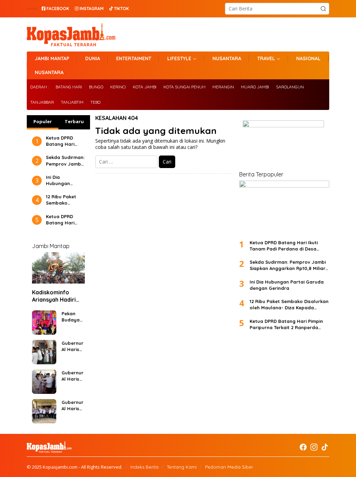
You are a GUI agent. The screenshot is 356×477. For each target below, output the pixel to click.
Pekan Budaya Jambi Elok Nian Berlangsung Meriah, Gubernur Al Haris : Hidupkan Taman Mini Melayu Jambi (72, 317)
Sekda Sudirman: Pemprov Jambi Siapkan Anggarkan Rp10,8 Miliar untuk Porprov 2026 (65, 160)
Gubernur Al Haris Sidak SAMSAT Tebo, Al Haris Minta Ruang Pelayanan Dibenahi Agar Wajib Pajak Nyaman (72, 405)
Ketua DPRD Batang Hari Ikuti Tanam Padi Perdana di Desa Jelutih (65, 141)
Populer (42, 121)
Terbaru (74, 121)
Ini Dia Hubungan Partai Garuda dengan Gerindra (62, 180)
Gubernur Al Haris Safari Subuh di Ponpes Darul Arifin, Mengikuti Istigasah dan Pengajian (73, 346)
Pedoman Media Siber (229, 467)
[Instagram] (313, 447)
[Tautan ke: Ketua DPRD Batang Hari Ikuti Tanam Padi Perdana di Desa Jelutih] (284, 207)
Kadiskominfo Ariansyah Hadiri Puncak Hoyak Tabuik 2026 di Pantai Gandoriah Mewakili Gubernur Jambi (57, 296)
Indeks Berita (144, 467)
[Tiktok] (324, 447)
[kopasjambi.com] (71, 34)
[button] (323, 9)
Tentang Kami (182, 467)
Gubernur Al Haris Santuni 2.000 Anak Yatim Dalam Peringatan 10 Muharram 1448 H (73, 376)
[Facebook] (303, 447)
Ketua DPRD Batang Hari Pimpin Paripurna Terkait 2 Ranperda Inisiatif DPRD (61, 220)
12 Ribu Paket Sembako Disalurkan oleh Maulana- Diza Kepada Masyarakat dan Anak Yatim (65, 200)
